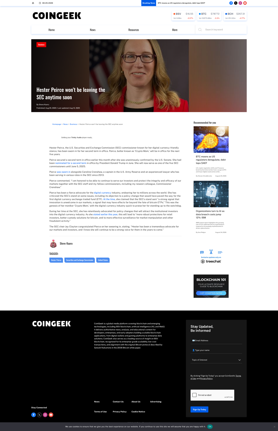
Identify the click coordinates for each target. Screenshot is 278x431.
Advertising (155, 401)
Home (52, 29)
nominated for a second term (70, 163)
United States (103, 259)
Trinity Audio (76, 138)
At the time (109, 199)
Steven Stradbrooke (205, 176)
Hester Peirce (56, 259)
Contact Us (118, 401)
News (92, 29)
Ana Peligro (202, 232)
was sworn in (63, 172)
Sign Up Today (199, 409)
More (174, 29)
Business (41, 44)
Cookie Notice (138, 411)
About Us (135, 401)
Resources (133, 29)
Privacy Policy (120, 411)
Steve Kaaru (44, 105)
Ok (210, 426)
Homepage (56, 124)
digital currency (102, 192)
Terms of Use (100, 411)
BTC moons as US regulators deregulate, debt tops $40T (181, 3)
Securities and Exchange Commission (79, 259)
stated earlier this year (105, 214)
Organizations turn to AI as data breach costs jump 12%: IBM (210, 214)
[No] (274, 426)
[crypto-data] (183, 16)
